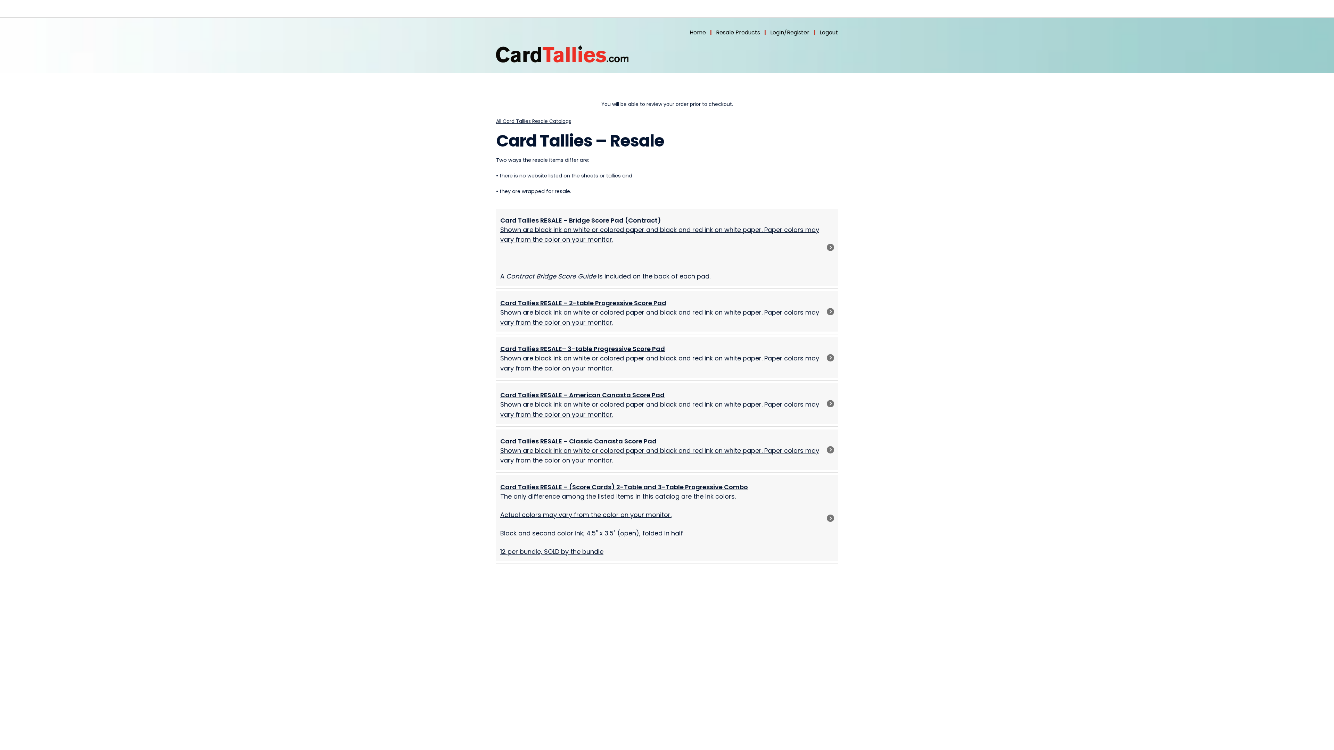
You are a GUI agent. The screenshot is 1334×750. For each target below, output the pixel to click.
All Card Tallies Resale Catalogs (533, 121)
